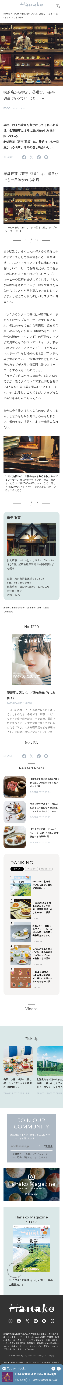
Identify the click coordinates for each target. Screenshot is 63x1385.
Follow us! (31, 1194)
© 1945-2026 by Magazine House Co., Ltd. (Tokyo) (31, 1356)
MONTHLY (46, 869)
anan (6, 1362)
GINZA (47, 1362)
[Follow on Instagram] (10, 1321)
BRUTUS (14, 1362)
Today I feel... (16, 1368)
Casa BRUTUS (25, 1362)
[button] (17, 240)
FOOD (16, 14)
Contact (30, 1349)
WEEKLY (31, 869)
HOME (7, 14)
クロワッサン (37, 1362)
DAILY (17, 869)
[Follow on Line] (44, 1321)
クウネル (55, 1362)
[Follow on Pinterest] (35, 1321)
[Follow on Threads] (52, 1321)
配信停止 (48, 1146)
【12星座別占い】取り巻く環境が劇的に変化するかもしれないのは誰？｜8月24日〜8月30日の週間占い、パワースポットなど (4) (37, 1374)
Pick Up (31, 1039)
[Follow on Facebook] (19, 1321)
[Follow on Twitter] (27, 1321)
